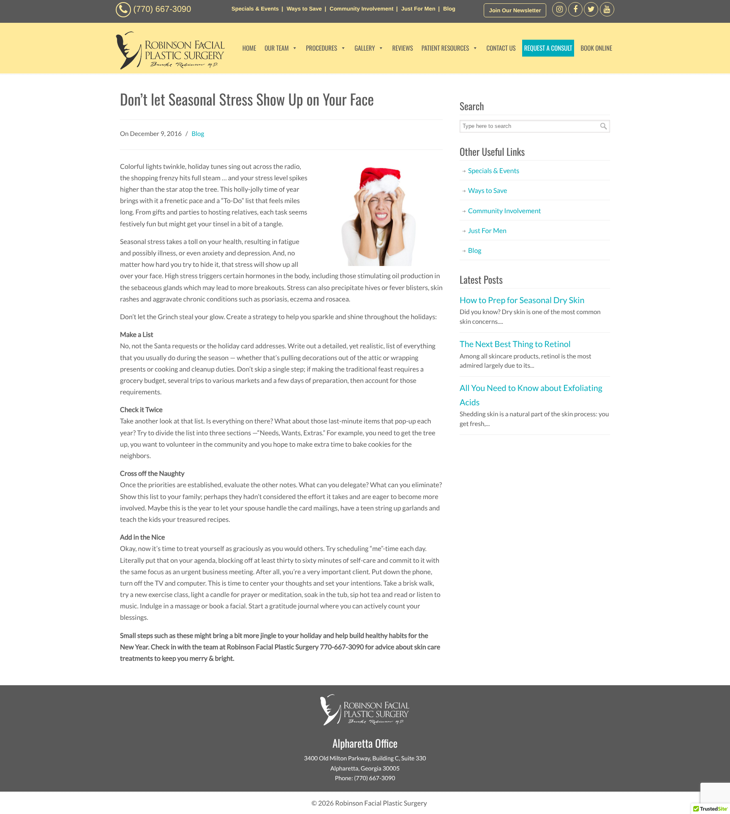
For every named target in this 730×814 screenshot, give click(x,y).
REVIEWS (402, 48)
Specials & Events (255, 8)
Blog (449, 8)
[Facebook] (559, 14)
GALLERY (364, 48)
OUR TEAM (276, 48)
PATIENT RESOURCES (445, 48)
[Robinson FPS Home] (168, 67)
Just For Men (418, 8)
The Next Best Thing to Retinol (515, 344)
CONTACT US (500, 48)
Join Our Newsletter (515, 10)
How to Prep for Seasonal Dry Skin (522, 300)
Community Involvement (361, 8)
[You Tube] (607, 14)
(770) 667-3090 (162, 9)
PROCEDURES (321, 48)
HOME (249, 48)
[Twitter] (591, 14)
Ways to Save (303, 8)
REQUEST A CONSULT (548, 48)
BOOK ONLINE (596, 48)
